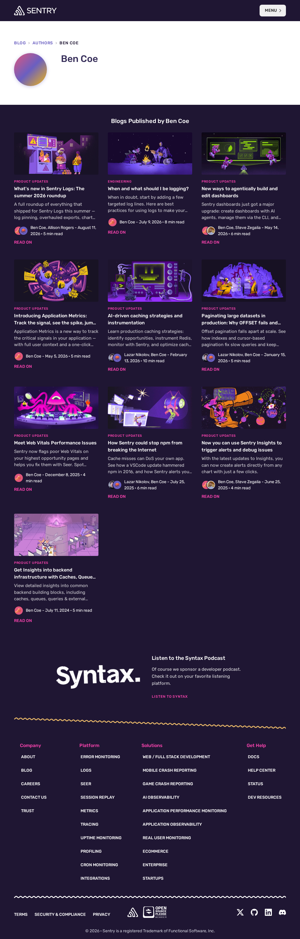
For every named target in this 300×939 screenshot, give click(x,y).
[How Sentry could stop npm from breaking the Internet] (150, 443)
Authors (43, 43)
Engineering (120, 181)
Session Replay (98, 797)
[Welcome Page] (35, 10)
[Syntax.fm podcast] (98, 677)
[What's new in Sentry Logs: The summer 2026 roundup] (56, 189)
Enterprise (155, 864)
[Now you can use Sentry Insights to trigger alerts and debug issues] (243, 443)
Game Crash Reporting (168, 783)
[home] (132, 912)
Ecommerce (155, 851)
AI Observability (161, 797)
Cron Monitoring (99, 864)
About (28, 756)
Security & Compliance (60, 914)
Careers (30, 783)
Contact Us (34, 797)
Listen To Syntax (170, 696)
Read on (23, 242)
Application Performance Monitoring (185, 810)
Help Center (261, 770)
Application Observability (172, 824)
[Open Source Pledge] (155, 912)
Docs (253, 756)
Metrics (89, 810)
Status (255, 783)
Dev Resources (265, 797)
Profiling (91, 851)
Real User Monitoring (167, 837)
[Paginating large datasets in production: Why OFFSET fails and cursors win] (243, 316)
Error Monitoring (100, 756)
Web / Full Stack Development (176, 756)
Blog (20, 43)
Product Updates (31, 181)
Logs (86, 770)
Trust (27, 810)
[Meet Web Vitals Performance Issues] (56, 439)
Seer (86, 783)
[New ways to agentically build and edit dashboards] (243, 189)
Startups (153, 878)
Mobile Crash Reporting (170, 770)
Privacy (101, 914)
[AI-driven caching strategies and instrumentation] (150, 316)
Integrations (95, 878)
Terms (21, 914)
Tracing (89, 824)
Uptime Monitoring (101, 837)
